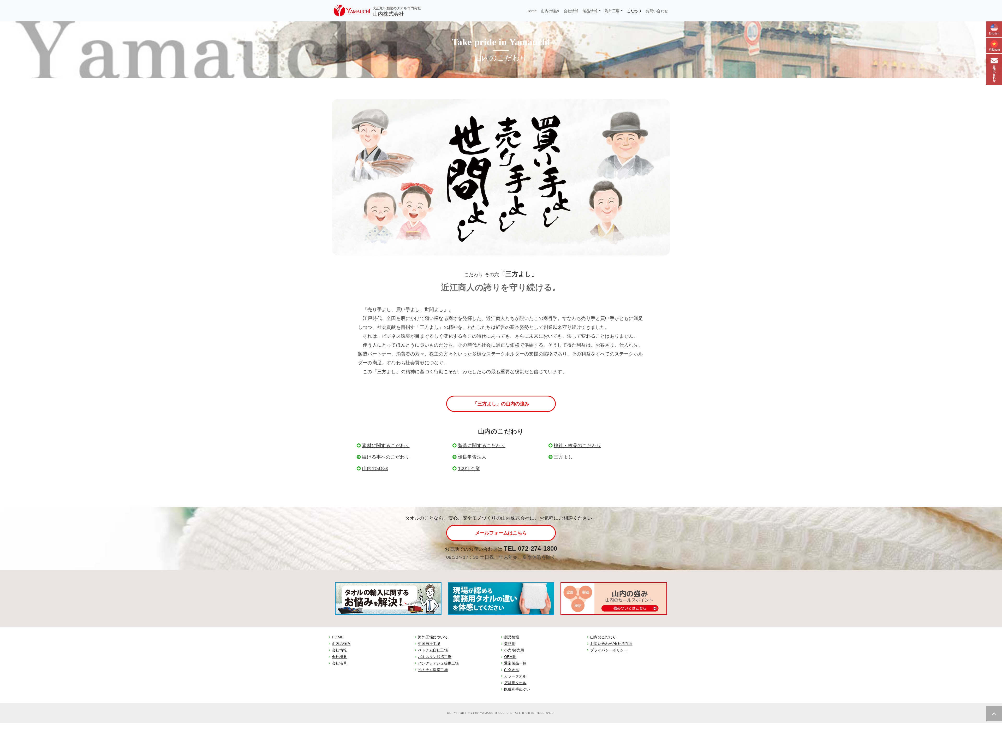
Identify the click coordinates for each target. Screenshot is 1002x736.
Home (532, 10)
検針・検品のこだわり (577, 445)
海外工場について (433, 636)
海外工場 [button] (612, 10)
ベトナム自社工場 (433, 650)
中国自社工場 (429, 643)
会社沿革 (339, 663)
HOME (337, 636)
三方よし (563, 457)
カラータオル (515, 676)
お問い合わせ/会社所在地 (611, 643)
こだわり (634, 10)
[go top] (994, 713)
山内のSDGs (375, 468)
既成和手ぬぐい (517, 689)
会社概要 (339, 656)
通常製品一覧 (515, 663)
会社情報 (571, 10)
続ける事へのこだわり (385, 457)
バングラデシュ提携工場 (438, 663)
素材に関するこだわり (385, 445)
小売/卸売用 (514, 650)
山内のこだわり (603, 636)
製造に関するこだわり (481, 445)
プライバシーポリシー (608, 650)
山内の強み (550, 10)
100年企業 (469, 468)
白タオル (511, 669)
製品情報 (511, 636)
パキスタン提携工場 (434, 656)
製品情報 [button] (590, 10)
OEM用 (510, 656)
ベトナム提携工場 (433, 669)
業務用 (509, 643)
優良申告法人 (472, 457)
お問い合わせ (657, 10)
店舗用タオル (515, 682)
